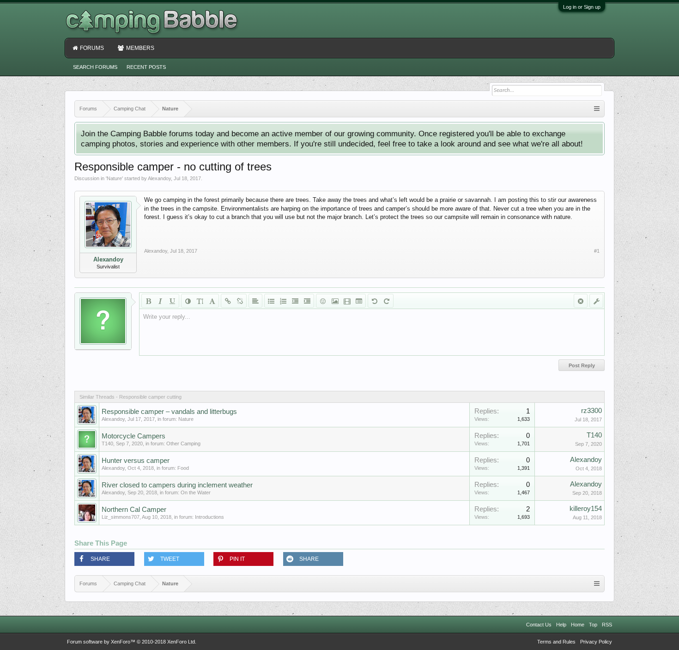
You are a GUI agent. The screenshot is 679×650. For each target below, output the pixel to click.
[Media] (346, 300)
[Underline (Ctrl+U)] (172, 300)
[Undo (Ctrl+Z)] (374, 300)
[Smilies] (322, 300)
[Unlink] (239, 300)
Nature (114, 178)
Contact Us (539, 624)
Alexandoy (159, 178)
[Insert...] (358, 300)
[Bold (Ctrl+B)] (148, 300)
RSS (607, 624)
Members (140, 48)
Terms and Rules (556, 641)
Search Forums (95, 67)
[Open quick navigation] (596, 109)
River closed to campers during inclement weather (177, 485)
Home (577, 624)
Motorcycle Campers (133, 436)
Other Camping (183, 443)
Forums (92, 48)
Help (561, 624)
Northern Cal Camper (134, 509)
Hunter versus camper (136, 460)
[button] (104, 559)
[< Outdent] (295, 300)
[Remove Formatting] (580, 300)
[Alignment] (255, 300)
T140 (107, 443)
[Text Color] (188, 300)
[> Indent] (307, 300)
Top (593, 624)
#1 (597, 251)
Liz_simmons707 (120, 517)
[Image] (334, 300)
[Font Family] (212, 300)
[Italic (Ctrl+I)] (160, 300)
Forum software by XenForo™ (131, 641)
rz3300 (591, 410)
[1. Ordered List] (283, 300)
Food (183, 468)
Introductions (209, 517)
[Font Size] (200, 300)
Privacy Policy (596, 641)
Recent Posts (146, 67)
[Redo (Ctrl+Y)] (386, 300)
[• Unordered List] (271, 300)
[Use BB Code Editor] (596, 300)
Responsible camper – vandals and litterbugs (169, 411)
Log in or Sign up (581, 7)
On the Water (196, 492)
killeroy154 (586, 508)
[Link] (227, 300)
